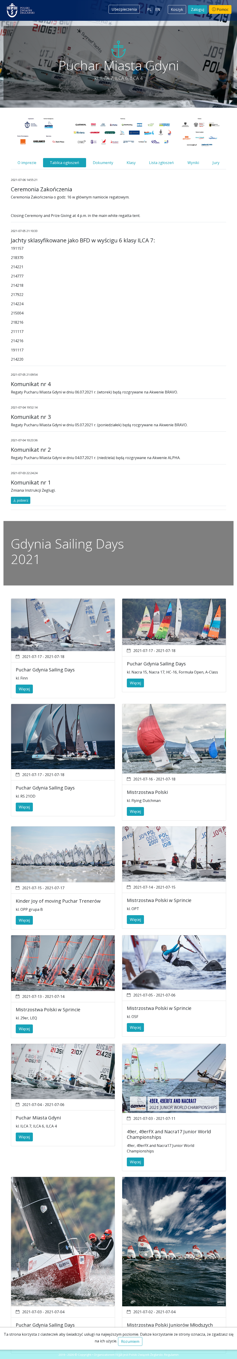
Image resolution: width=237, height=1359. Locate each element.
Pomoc (222, 9)
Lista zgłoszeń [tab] (161, 162)
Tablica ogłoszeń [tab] (64, 162)
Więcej (24, 689)
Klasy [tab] (131, 162)
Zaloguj (197, 9)
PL (149, 9)
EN (157, 9)
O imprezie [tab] (27, 162)
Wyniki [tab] (193, 162)
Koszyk (177, 9)
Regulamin (171, 1355)
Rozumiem (130, 1341)
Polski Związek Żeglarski (146, 1355)
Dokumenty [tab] (103, 162)
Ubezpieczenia (124, 9)
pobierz (22, 500)
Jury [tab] (215, 162)
